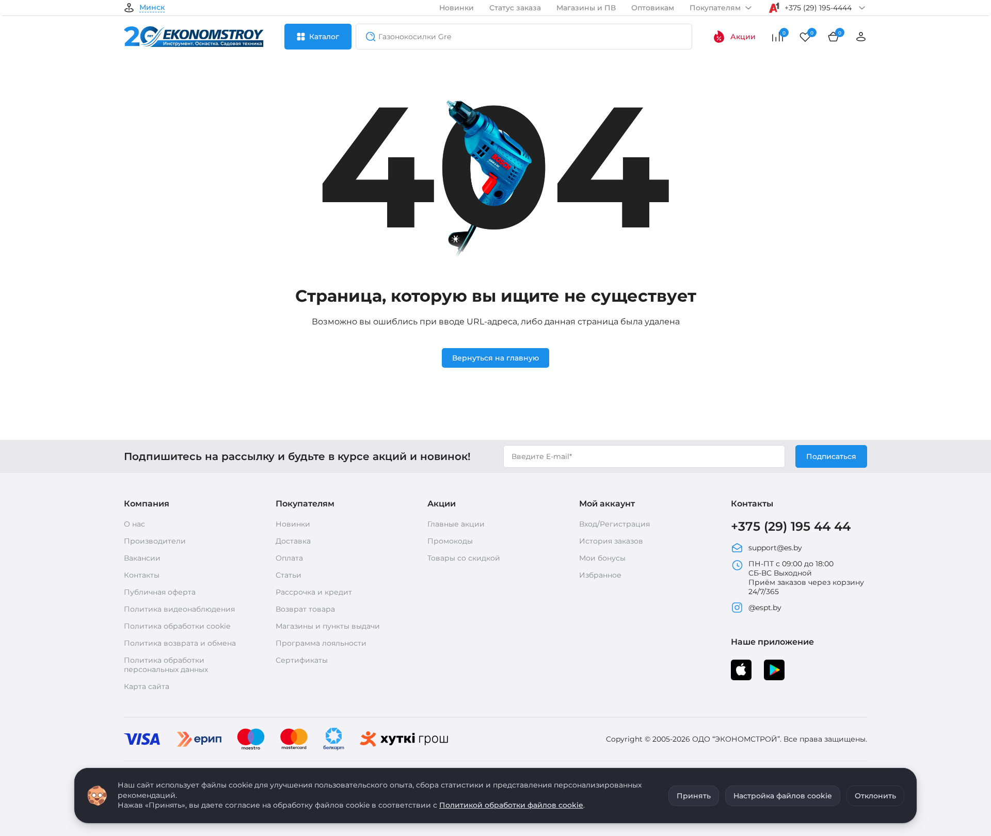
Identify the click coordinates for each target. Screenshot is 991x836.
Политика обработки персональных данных (166, 664)
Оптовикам (652, 7)
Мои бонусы (602, 558)
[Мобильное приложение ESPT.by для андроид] (741, 670)
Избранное (600, 575)
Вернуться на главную (495, 358)
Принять (694, 795)
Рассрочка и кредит (314, 592)
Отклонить (875, 795)
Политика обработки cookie (177, 626)
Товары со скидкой (463, 558)
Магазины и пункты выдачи (328, 626)
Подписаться (831, 456)
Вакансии (142, 558)
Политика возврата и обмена (180, 643)
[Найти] (367, 36)
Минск (152, 8)
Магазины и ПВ (586, 7)
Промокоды (450, 541)
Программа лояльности (321, 643)
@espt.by (764, 607)
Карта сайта (146, 686)
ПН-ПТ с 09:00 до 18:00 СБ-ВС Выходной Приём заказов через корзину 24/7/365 (806, 577)
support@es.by (775, 547)
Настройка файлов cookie (782, 795)
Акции (743, 36)
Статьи (288, 575)
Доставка (293, 541)
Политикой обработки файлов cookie (511, 805)
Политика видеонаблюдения (179, 609)
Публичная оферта (160, 592)
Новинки (456, 7)
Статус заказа (515, 7)
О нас (134, 524)
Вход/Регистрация (614, 524)
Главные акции (456, 524)
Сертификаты (302, 660)
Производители (155, 541)
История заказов (611, 541)
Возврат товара (305, 609)
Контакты (141, 575)
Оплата (289, 558)
